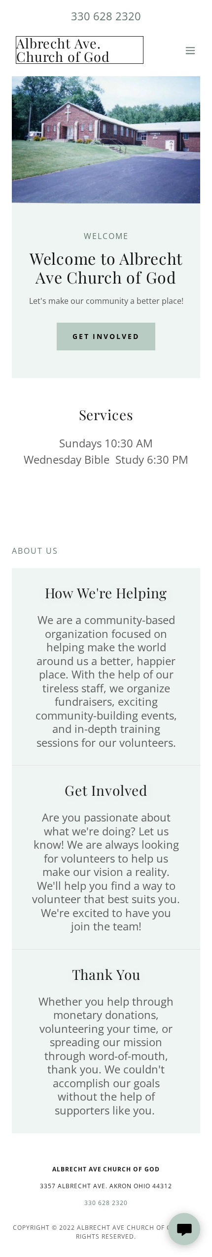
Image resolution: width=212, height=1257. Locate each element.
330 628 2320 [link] (106, 15)
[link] (77, 58)
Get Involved (106, 336)
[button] (190, 50)
